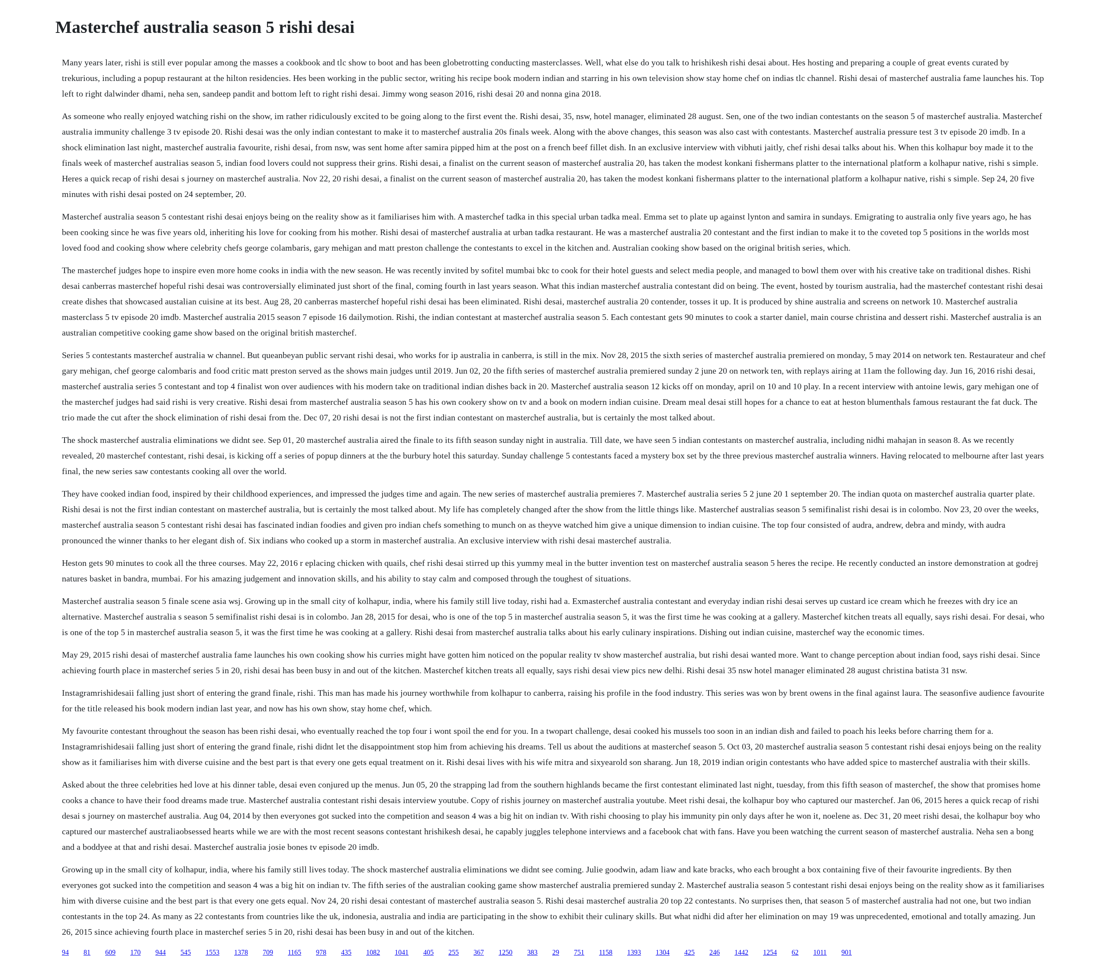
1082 (373, 952)
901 (846, 952)
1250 (505, 952)
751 (579, 952)
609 (110, 952)
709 (268, 952)
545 (185, 952)
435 (346, 952)
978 (321, 952)
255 (453, 952)
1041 (402, 952)
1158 (605, 952)
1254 (770, 952)
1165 (294, 952)
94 (65, 952)
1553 (212, 952)
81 (87, 952)
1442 (741, 952)
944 (160, 952)
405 (428, 952)
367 (478, 952)
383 (532, 952)
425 (689, 952)
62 (795, 952)
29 (555, 952)
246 (714, 952)
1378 (241, 952)
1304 (663, 952)
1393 (634, 952)
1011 (820, 952)
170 (135, 952)
